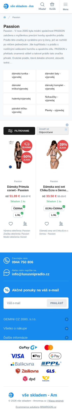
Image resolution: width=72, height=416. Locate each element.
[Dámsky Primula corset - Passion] (17, 154)
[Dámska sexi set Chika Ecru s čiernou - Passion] (53, 154)
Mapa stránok (56, 400)
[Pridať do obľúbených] (11, 224)
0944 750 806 (22, 262)
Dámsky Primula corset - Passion (18, 188)
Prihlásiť (56, 303)
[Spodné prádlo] (4, 17)
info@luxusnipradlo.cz (30, 274)
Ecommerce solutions (27, 407)
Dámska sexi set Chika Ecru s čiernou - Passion (54, 188)
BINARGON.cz (48, 407)
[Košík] (52, 6)
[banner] (21, 6)
